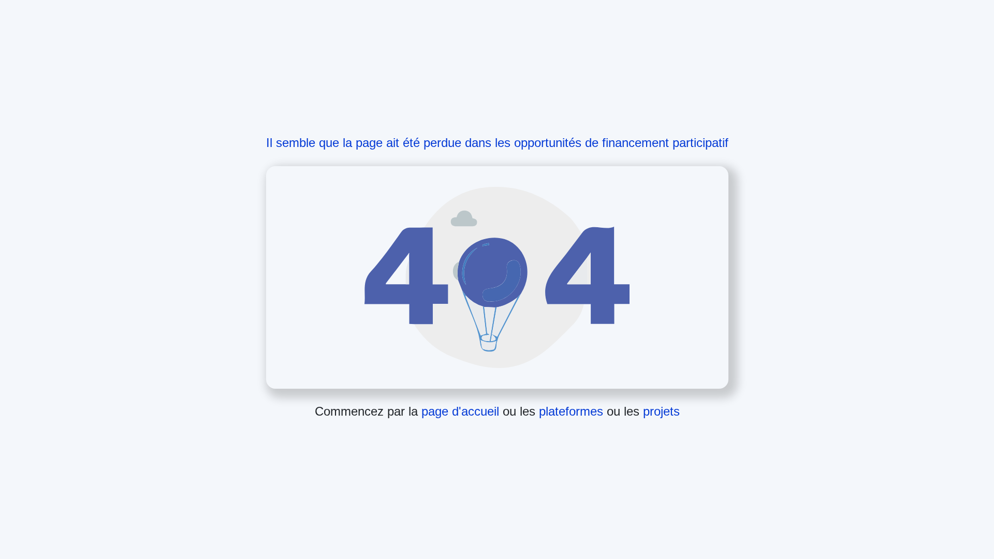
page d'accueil (462, 411)
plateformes (573, 411)
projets (661, 411)
